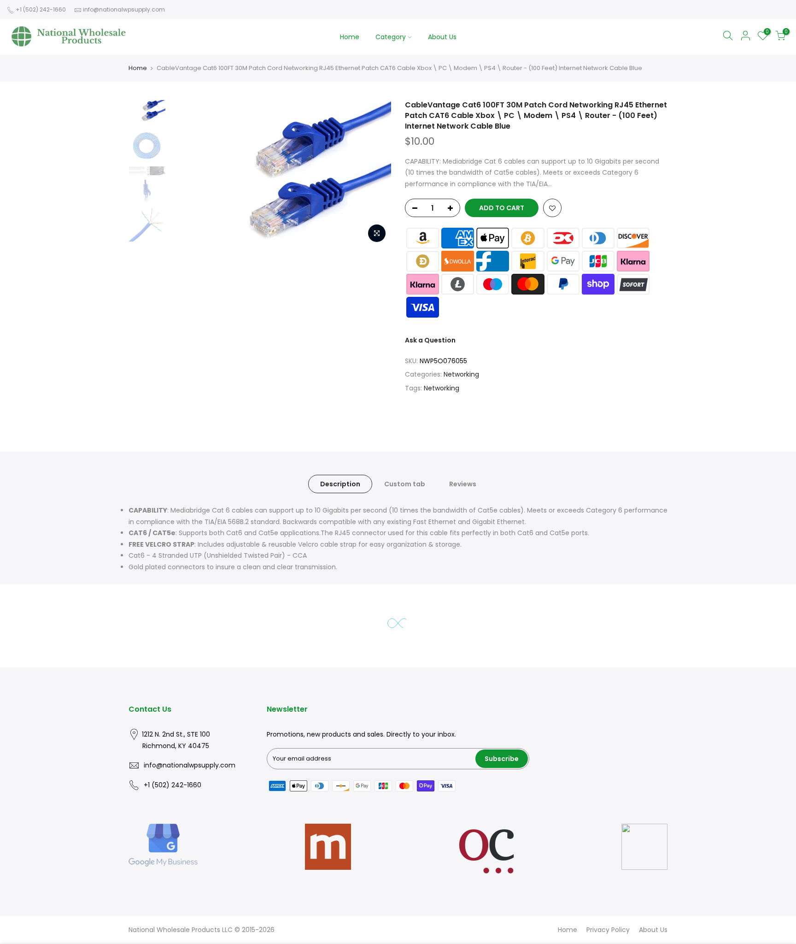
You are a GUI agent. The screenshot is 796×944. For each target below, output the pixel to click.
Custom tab (404, 484)
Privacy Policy (608, 929)
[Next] (375, 173)
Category (390, 36)
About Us (442, 36)
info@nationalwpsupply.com (124, 9)
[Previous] (186, 173)
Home (349, 36)
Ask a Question (430, 340)
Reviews (462, 484)
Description (340, 484)
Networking (461, 374)
